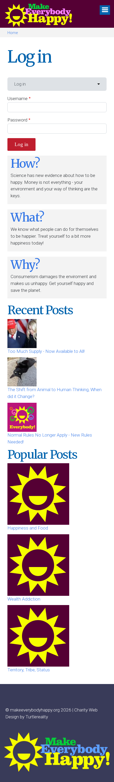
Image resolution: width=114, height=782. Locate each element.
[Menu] (105, 10)
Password (17, 120)
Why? (25, 264)
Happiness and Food (27, 528)
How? (25, 163)
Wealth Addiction (23, 599)
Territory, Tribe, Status (28, 669)
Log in (20, 84)
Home (12, 33)
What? (27, 217)
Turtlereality (36, 716)
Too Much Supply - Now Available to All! (46, 351)
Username (17, 98)
